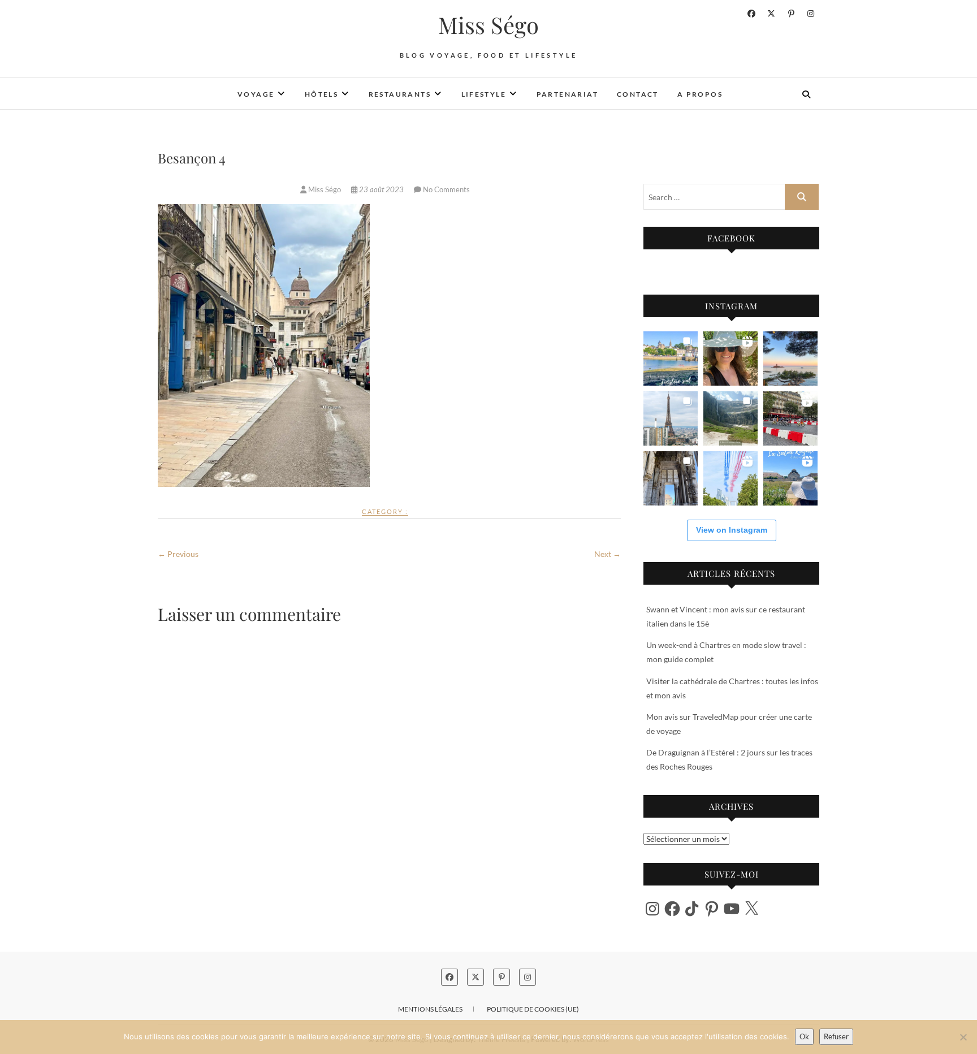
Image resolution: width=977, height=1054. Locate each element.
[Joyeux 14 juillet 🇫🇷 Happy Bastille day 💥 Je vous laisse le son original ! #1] (730, 478)
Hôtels (321, 94)
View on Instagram (731, 529)
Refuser (836, 1036)
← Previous (178, 554)
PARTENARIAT (567, 94)
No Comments (446, 189)
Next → (607, 554)
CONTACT (638, 94)
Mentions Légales (430, 1009)
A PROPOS (700, 94)
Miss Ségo (488, 24)
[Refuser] (963, 1037)
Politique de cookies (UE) (533, 1009)
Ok (804, 1036)
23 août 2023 (381, 189)
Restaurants (400, 94)
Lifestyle (484, 94)
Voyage (255, 94)
